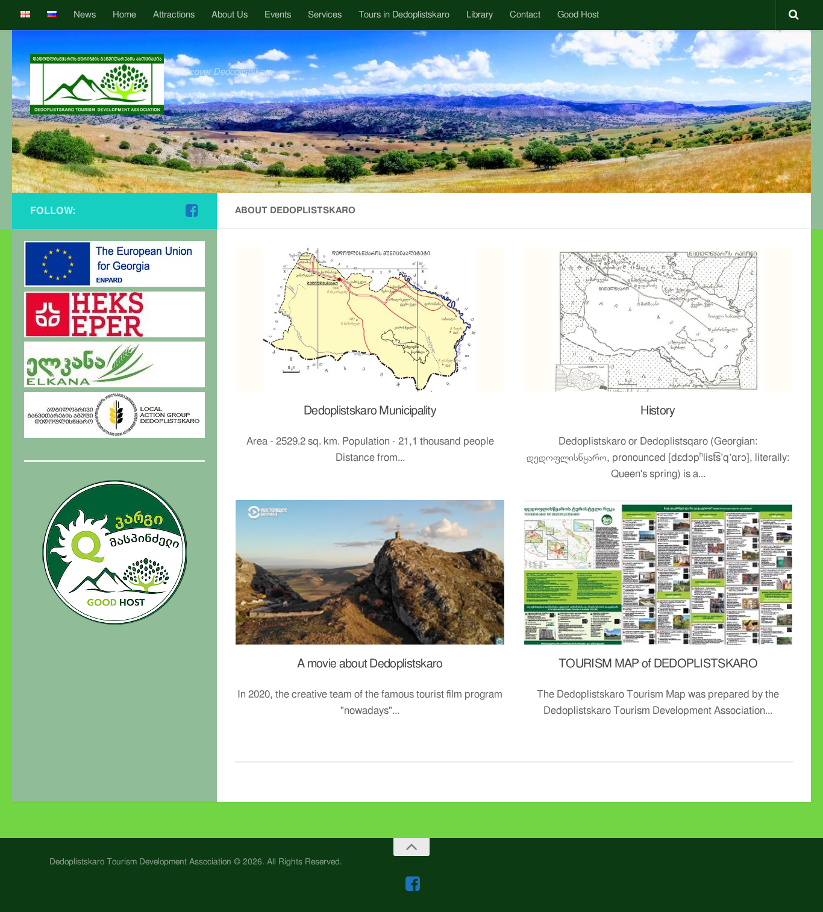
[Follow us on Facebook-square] (191, 210)
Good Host (578, 14)
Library (479, 14)
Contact (525, 14)
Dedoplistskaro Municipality (370, 411)
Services (325, 14)
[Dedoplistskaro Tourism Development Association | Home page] (97, 84)
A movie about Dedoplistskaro (369, 664)
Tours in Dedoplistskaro (403, 14)
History (657, 411)
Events (277, 14)
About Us (229, 14)
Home (124, 14)
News (85, 14)
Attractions (174, 14)
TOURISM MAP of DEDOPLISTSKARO (658, 664)
